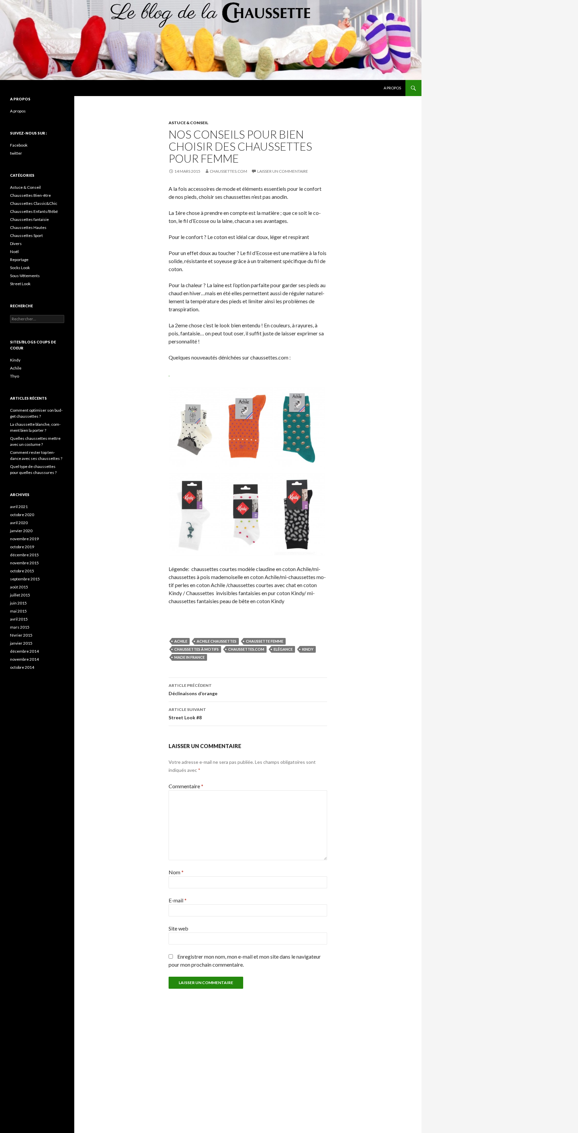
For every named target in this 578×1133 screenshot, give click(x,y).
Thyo (14, 376)
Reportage (19, 259)
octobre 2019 (22, 546)
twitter (16, 153)
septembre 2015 (25, 578)
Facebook (18, 145)
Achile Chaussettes (216, 641)
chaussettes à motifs (196, 649)
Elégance (283, 649)
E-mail (178, 900)
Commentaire (186, 786)
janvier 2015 (21, 643)
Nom (176, 872)
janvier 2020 (21, 530)
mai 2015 (18, 611)
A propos (392, 88)
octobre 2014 (22, 667)
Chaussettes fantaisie (29, 219)
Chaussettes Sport (26, 235)
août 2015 (19, 586)
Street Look (20, 283)
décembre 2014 (24, 651)
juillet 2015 (20, 594)
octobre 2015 (22, 570)
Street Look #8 (187, 713)
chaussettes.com (246, 649)
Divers (16, 243)
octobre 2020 (22, 514)
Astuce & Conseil (188, 122)
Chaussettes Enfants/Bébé (34, 211)
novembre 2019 (24, 538)
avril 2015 (19, 619)
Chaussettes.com (228, 171)
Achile (15, 368)
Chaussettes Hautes (28, 227)
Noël (14, 251)
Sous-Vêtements (25, 275)
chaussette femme (264, 641)
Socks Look (20, 267)
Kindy (307, 649)
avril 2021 (19, 506)
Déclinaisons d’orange (193, 689)
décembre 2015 (24, 554)
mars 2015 (19, 627)
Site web (178, 928)
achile (180, 641)
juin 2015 (18, 602)
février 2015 (21, 635)
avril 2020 (19, 522)
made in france (189, 657)
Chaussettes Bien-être (30, 195)
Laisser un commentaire (282, 171)
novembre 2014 (24, 659)
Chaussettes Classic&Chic (33, 203)
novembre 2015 (24, 562)
